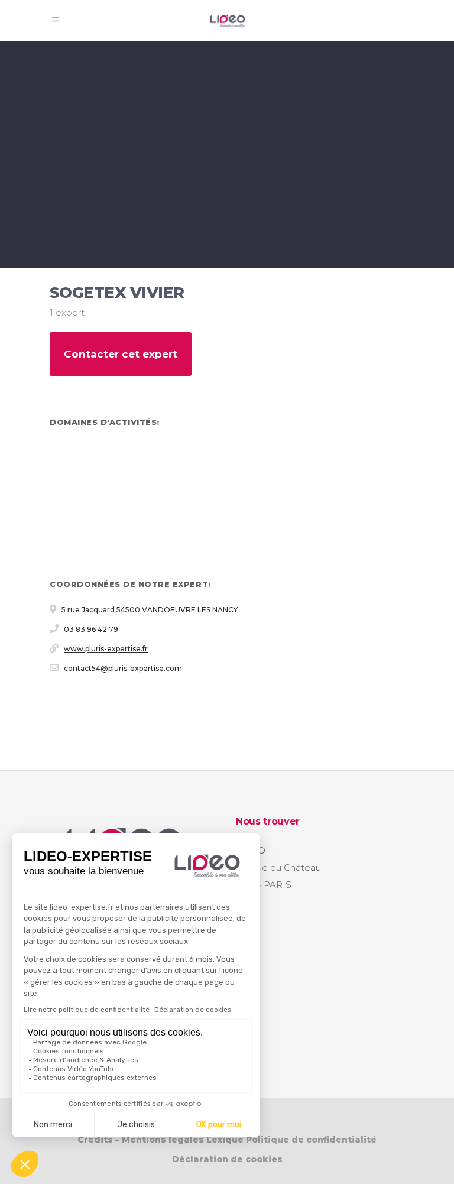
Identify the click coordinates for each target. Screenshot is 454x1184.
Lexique (225, 1139)
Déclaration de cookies (227, 1159)
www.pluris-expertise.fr (106, 648)
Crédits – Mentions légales (140, 1139)
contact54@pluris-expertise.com (123, 668)
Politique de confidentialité (311, 1139)
